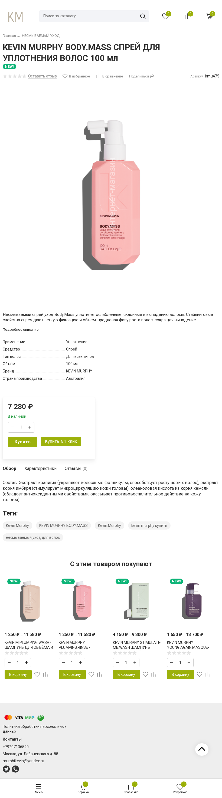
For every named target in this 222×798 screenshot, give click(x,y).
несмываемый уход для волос (33, 537)
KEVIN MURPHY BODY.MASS (63, 525)
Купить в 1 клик (61, 441)
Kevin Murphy (17, 525)
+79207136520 (16, 747)
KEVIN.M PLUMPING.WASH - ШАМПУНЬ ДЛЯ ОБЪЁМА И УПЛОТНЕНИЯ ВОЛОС (29, 647)
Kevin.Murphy (109, 525)
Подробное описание (20, 329)
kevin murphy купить (149, 525)
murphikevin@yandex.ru (23, 761)
